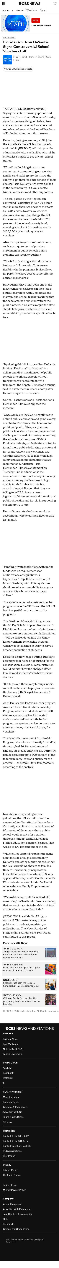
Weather (31, 10)
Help (5, 1219)
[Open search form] (55, 3)
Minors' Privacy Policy (14, 1190)
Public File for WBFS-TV (15, 1141)
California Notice (12, 1175)
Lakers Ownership (12, 1054)
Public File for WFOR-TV (16, 1136)
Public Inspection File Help (17, 1146)
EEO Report (9, 1156)
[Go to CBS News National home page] (29, 3)
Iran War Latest (10, 1044)
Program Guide (11, 1102)
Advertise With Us (12, 1112)
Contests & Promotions (15, 1107)
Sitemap (7, 1122)
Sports (43, 10)
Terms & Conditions (13, 1117)
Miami (5, 10)
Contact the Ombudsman (16, 1229)
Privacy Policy (10, 1170)
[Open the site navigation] (10, 3)
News (19, 10)
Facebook (8, 1073)
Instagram (8, 1078)
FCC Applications (12, 1151)
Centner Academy (14, 456)
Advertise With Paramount (17, 1209)
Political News (10, 1039)
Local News (9, 37)
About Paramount (12, 1204)
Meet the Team (11, 1097)
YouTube (7, 1068)
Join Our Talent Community (17, 1214)
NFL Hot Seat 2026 (13, 1049)
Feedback (8, 1224)
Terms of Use (10, 1185)
